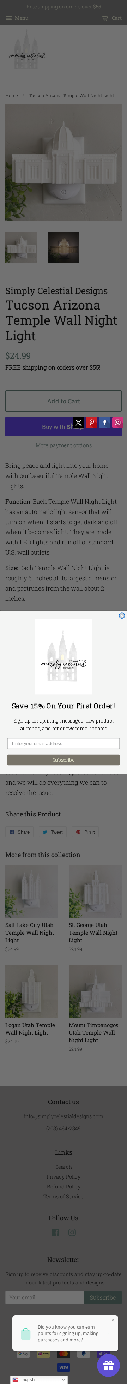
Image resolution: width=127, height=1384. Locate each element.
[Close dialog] (122, 615)
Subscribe (63, 759)
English (26, 1379)
